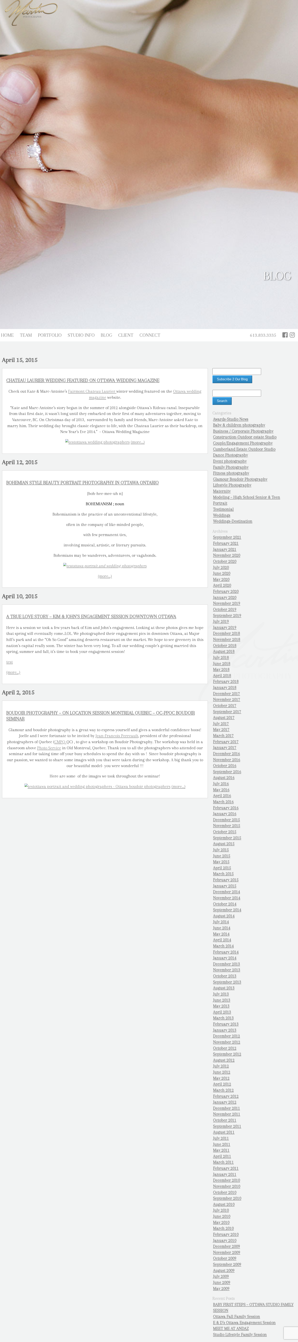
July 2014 (221, 921)
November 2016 (226, 759)
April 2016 (222, 795)
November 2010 (226, 1186)
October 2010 (224, 1192)
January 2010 (224, 1240)
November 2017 (226, 699)
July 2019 (221, 621)
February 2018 (226, 681)
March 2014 (223, 946)
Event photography (230, 461)
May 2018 (221, 669)
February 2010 (226, 1234)
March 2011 (223, 1162)
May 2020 (221, 579)
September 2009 (227, 1264)
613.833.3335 (263, 335)
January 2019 (224, 627)
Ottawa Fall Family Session (236, 1316)
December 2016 (226, 753)
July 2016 (221, 783)
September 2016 (227, 771)
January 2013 (224, 1030)
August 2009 (224, 1270)
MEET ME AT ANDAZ (231, 1328)
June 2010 (221, 1216)
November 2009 (226, 1252)
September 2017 (227, 711)
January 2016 (224, 813)
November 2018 (226, 639)
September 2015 (227, 838)
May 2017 (221, 729)
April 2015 (222, 868)
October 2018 (224, 645)
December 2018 (226, 633)
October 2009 (224, 1258)
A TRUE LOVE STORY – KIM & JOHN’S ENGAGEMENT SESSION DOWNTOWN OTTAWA (91, 616)
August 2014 (224, 916)
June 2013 (221, 1000)
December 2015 (226, 819)
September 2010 (227, 1198)
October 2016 (224, 765)
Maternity (222, 491)
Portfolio (50, 335)
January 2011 (224, 1174)
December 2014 (226, 891)
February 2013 (226, 1024)
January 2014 (224, 958)
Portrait (220, 503)
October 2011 (224, 1120)
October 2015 (224, 831)
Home (7, 335)
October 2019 (224, 609)
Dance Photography (230, 455)
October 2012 (224, 1048)
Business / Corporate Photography (243, 431)
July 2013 (221, 994)
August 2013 (224, 988)
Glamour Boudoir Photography (240, 479)
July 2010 (221, 1210)
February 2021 (226, 543)
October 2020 (224, 561)
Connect (149, 335)
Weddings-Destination (232, 521)
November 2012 (226, 1042)
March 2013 (223, 1018)
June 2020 (221, 573)
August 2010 (224, 1204)
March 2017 (223, 735)
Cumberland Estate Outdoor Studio (244, 449)
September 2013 (227, 982)
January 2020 (224, 597)
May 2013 (221, 1006)
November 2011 (226, 1114)
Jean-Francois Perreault (116, 735)
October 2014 (224, 904)
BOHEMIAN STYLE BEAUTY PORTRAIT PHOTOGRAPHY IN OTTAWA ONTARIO (82, 482)
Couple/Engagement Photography (243, 443)
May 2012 (221, 1078)
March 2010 (223, 1228)
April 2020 (222, 585)
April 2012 (222, 1084)
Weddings (221, 515)
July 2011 (221, 1138)
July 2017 (221, 723)
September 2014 (227, 910)
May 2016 (221, 789)
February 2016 (226, 807)
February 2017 (226, 741)
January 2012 (224, 1102)
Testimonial (223, 509)
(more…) (138, 442)
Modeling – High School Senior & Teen (246, 497)
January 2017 (224, 747)
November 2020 (226, 555)
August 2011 (224, 1132)
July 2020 (221, 567)
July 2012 (221, 1066)
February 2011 (226, 1168)
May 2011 (221, 1150)
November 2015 (226, 825)
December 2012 (226, 1036)
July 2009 (221, 1276)
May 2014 (221, 934)
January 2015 (224, 886)
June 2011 (221, 1144)
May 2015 (221, 861)
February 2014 (226, 952)
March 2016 (223, 801)
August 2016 (224, 777)
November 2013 (226, 970)
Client (125, 335)
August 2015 (224, 843)
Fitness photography (231, 473)
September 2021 (227, 537)
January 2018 (224, 687)
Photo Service (49, 748)
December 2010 (226, 1180)
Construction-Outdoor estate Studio (245, 437)
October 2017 (224, 705)
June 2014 (221, 928)
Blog (106, 335)
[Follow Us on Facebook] (285, 335)
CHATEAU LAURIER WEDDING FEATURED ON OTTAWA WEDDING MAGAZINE (82, 380)
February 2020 (226, 591)
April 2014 (222, 940)
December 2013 (226, 964)
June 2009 (221, 1282)
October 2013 (224, 976)
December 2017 (226, 693)
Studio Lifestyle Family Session (240, 1334)
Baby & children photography (239, 425)
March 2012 (223, 1090)
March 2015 (223, 873)
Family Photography (231, 467)
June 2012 (221, 1072)
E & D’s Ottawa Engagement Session (244, 1322)
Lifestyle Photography (232, 485)
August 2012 (224, 1060)
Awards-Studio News (230, 419)
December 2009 (226, 1246)
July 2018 (221, 657)
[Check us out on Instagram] (292, 335)
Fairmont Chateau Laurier (92, 391)
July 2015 (221, 849)
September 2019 (227, 615)
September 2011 (227, 1126)
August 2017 (224, 717)
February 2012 (226, 1096)
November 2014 (226, 898)
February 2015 (226, 879)
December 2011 (226, 1108)
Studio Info (81, 335)
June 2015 (221, 856)
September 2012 (227, 1054)
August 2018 (224, 651)
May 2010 (221, 1222)
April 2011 (222, 1156)
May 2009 (221, 1288)
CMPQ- (60, 742)
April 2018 (222, 675)
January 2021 (224, 549)
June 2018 (221, 663)
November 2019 (226, 603)
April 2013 (222, 1012)
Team (26, 335)
